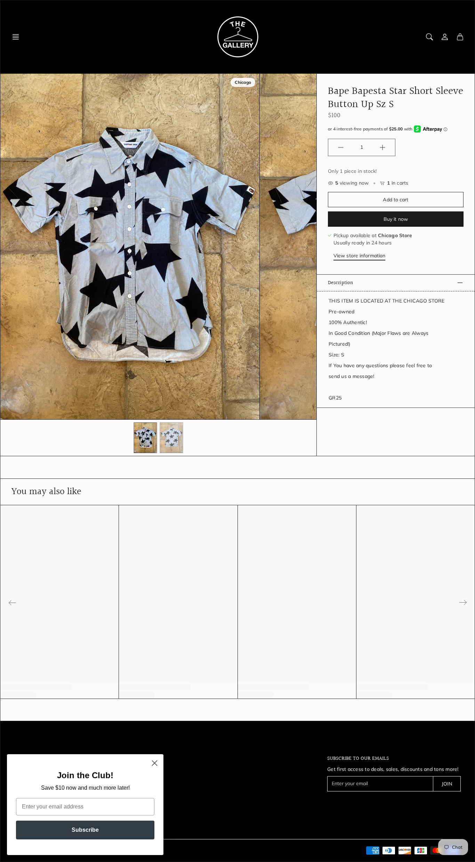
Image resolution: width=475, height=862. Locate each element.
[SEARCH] (429, 37)
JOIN (447, 784)
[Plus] (382, 147)
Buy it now (396, 219)
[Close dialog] (154, 763)
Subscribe (85, 830)
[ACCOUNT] (444, 37)
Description (340, 283)
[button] (17, 37)
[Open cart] (460, 37)
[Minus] (340, 147)
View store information (359, 255)
